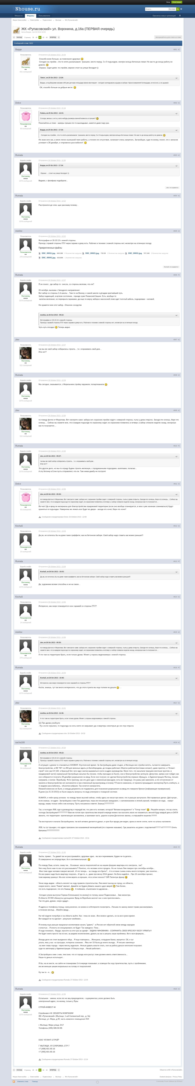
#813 (176, 561)
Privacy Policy (177, 1077)
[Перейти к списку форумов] (36, 9)
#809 (176, 410)
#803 (176, 155)
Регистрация (177, 2)
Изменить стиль (22, 1081)
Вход (168, 2)
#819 (176, 847)
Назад (19, 37)
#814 (176, 597)
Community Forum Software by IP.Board (169, 1081)
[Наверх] (97, 1082)
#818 (176, 742)
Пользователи (44, 16)
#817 (176, 703)
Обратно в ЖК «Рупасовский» (171, 1070)
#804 (176, 196)
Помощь (35, 1081)
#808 (176, 375)
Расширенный (181, 9)
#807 (176, 340)
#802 (176, 103)
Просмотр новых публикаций (164, 16)
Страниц (27, 37)
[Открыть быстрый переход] (180, 16)
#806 (176, 275)
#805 (176, 231)
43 (46, 37)
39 (33, 37)
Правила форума (165, 1077)
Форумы (30, 16)
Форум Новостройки (19, 1077)
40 (36, 37)
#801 (176, 49)
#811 (176, 484)
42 (43, 37)
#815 (176, 632)
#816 (176, 668)
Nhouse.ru (19, 16)
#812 (176, 526)
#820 (176, 989)
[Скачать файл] (40, 253)
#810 (176, 446)
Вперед (53, 37)
